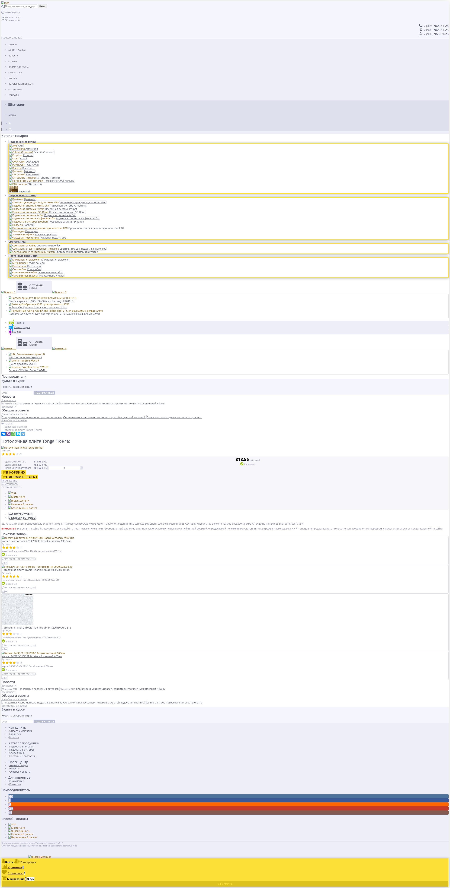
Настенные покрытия (23, 255)
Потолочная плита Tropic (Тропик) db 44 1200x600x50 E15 (36, 627)
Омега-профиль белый (22, 364)
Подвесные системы (22, 195)
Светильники (18, 241)
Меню (12, 115)
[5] (17, 454)
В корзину (15, 472)
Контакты (13, 95)
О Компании (15, 89)
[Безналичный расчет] (22, 508)
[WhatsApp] (13, 434)
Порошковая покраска (20, 84)
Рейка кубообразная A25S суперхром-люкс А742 (38, 307)
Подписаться (44, 392)
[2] (6, 454)
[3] (10, 454)
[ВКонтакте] (3, 434)
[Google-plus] (10, 808)
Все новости (8, 400)
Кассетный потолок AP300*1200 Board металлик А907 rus (36, 541)
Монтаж (12, 78)
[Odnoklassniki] (9, 804)
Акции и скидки (16, 50)
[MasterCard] (16, 497)
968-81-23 (435, 26)
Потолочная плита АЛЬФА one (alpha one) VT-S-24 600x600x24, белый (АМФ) (54, 314)
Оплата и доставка (18, 67)
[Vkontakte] (10, 796)
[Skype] (18, 434)
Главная (12, 44)
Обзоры (12, 61)
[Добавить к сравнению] (5, 563)
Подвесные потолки (22, 141)
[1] (3, 454)
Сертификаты (15, 72)
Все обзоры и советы (14, 414)
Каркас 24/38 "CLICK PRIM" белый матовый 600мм (32, 656)
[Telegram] (23, 434)
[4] (13, 454)
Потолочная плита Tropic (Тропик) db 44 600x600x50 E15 (36, 570)
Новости (13, 55)
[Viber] (8, 434)
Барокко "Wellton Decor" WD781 (28, 370)
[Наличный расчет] (20, 504)
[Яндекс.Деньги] (18, 500)
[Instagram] (10, 812)
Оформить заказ (21, 477)
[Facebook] (9, 800)
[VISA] (12, 493)
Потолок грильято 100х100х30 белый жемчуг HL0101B (41, 301)
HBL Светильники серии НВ (25, 357)
